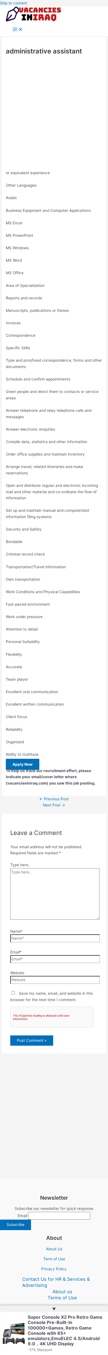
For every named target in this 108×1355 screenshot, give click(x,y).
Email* (16, 952)
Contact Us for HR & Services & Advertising (56, 1282)
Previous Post (54, 799)
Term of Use (54, 1259)
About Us (54, 1249)
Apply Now (22, 764)
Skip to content (13, 3)
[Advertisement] (54, 114)
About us (62, 1291)
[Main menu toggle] (18, 29)
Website (17, 973)
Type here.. (20, 865)
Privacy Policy (54, 1269)
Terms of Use (62, 1297)
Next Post (54, 805)
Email (22, 1215)
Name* (16, 931)
